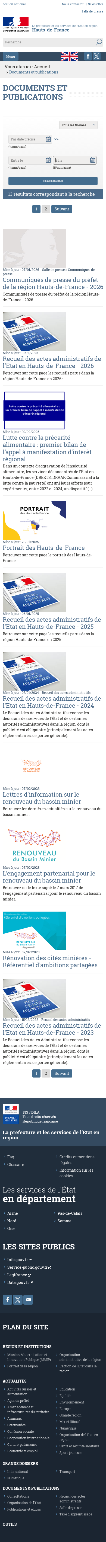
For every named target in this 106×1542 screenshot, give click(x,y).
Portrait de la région (22, 1366)
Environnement (72, 1402)
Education (67, 1389)
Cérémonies (16, 1425)
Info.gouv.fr (18, 1259)
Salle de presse (92, 11)
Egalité (65, 1395)
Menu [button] (10, 56)
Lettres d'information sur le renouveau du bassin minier (42, 797)
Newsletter (95, 4)
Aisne (12, 1213)
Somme (64, 1220)
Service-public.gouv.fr (27, 1267)
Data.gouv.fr (18, 1282)
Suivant (62, 208)
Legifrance (17, 1274)
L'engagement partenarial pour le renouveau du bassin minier (49, 876)
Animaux (14, 1418)
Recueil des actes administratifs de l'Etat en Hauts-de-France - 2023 (52, 1028)
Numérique (68, 1428)
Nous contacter (73, 4)
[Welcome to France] (69, 56)
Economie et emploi (22, 1451)
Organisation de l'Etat (24, 1503)
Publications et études (24, 1509)
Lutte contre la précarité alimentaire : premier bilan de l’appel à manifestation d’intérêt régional (47, 448)
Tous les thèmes (74, 125)
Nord (11, 1220)
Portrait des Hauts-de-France (44, 548)
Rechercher (53, 181)
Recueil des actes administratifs (66, 692)
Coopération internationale (28, 1438)
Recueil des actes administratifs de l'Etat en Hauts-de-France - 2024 (52, 701)
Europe (65, 1408)
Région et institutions (27, 1346)
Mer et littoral (70, 1421)
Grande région (71, 1415)
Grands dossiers (20, 1463)
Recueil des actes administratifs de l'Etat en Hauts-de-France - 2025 (52, 622)
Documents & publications (31, 1488)
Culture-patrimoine (22, 1444)
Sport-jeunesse (71, 1452)
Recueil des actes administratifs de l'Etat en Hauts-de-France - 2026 (52, 362)
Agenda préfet (18, 1400)
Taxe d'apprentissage (76, 1514)
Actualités (14, 1381)
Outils (10, 1524)
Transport (67, 1471)
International (17, 1471)
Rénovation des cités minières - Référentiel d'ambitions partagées (50, 961)
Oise (11, 1228)
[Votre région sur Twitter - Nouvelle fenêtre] (97, 56)
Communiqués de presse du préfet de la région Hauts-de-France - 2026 (53, 283)
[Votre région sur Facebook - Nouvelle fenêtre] (88, 56)
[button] (48, 139)
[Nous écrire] (28, 1300)
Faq (10, 1156)
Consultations (18, 1496)
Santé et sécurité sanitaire (79, 1446)
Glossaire (15, 1164)
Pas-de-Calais (70, 1213)
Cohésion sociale (20, 1431)
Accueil (42, 66)
